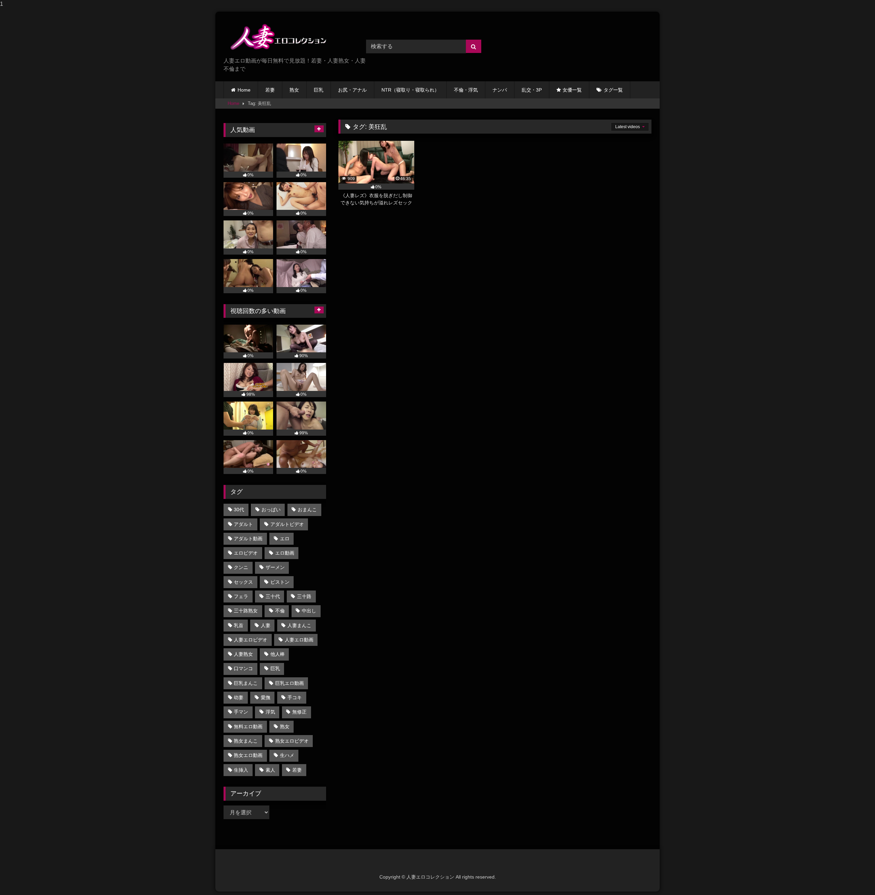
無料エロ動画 (248, 726)
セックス (243, 582)
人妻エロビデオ (250, 639)
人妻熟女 (243, 654)
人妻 (265, 625)
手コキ (294, 697)
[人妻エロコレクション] (275, 37)
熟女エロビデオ (292, 741)
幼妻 (238, 697)
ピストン (280, 582)
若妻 (270, 90)
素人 (270, 770)
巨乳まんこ (246, 683)
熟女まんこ (246, 741)
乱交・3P (532, 90)
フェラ (241, 596)
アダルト (243, 524)
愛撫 (265, 697)
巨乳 (318, 90)
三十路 (304, 596)
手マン (241, 712)
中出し (309, 610)
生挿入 (241, 770)
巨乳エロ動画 (289, 683)
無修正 (299, 712)
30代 (239, 509)
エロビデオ (246, 553)
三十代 (273, 596)
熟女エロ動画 (248, 755)
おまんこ (307, 509)
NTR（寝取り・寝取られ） (410, 90)
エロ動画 (284, 553)
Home (244, 90)
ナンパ (500, 90)
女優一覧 (572, 90)
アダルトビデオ (287, 524)
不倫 (280, 610)
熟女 (294, 90)
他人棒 (277, 654)
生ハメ (287, 755)
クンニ (241, 567)
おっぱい (271, 509)
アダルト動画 (248, 538)
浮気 (270, 712)
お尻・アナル (352, 90)
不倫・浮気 (466, 90)
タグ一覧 (613, 90)
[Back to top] (853, 876)
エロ (285, 538)
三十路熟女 (246, 610)
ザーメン (275, 567)
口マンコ (243, 668)
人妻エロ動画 (299, 639)
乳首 (238, 625)
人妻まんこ (299, 625)
